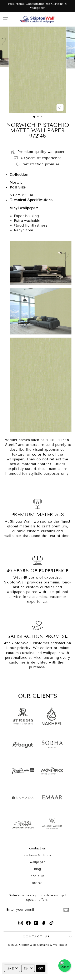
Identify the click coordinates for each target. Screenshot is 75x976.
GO (40, 968)
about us (37, 876)
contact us (37, 848)
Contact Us (36, 936)
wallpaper (37, 862)
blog (37, 869)
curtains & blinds (37, 855)
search (37, 883)
